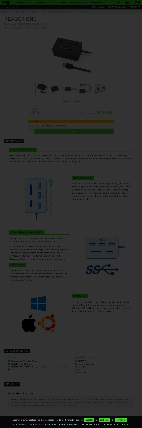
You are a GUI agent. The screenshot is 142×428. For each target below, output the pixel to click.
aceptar (89, 420)
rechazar (104, 420)
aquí (126, 424)
